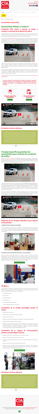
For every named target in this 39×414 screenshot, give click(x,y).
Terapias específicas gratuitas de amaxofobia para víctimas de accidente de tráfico (18, 146)
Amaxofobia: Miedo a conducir (15, 26)
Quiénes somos (9, 12)
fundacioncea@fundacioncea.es (31, 392)
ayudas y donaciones (10, 150)
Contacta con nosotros (8, 83)
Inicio (3, 12)
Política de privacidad (10, 392)
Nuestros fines (17, 12)
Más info (10, 99)
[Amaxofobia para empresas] (29, 91)
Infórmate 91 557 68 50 (19, 255)
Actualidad (23, 12)
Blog (29, 12)
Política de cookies (18, 392)
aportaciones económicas (10, 38)
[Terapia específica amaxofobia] (10, 91)
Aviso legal (4, 392)
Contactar (36, 1)
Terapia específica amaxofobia (10, 96)
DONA (4, 15)
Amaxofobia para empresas (29, 96)
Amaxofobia (33, 12)
